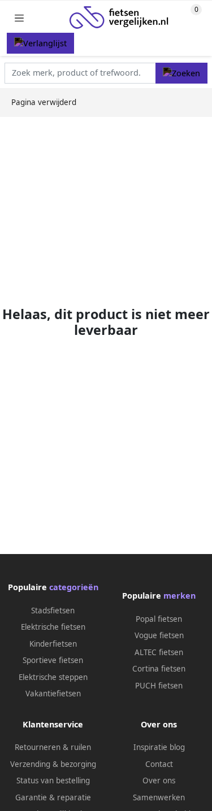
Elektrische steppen (53, 677)
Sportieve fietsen (53, 660)
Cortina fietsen (158, 669)
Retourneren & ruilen (53, 747)
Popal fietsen (159, 619)
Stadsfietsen (53, 610)
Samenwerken (159, 797)
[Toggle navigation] (19, 18)
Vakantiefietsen (53, 693)
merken (179, 595)
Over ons (158, 780)
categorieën (73, 587)
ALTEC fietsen (159, 652)
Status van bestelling (53, 780)
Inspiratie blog (159, 747)
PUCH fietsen (159, 686)
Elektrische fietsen (53, 627)
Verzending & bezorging (53, 764)
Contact (159, 764)
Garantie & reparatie (53, 797)
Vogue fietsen (159, 635)
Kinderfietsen (53, 644)
